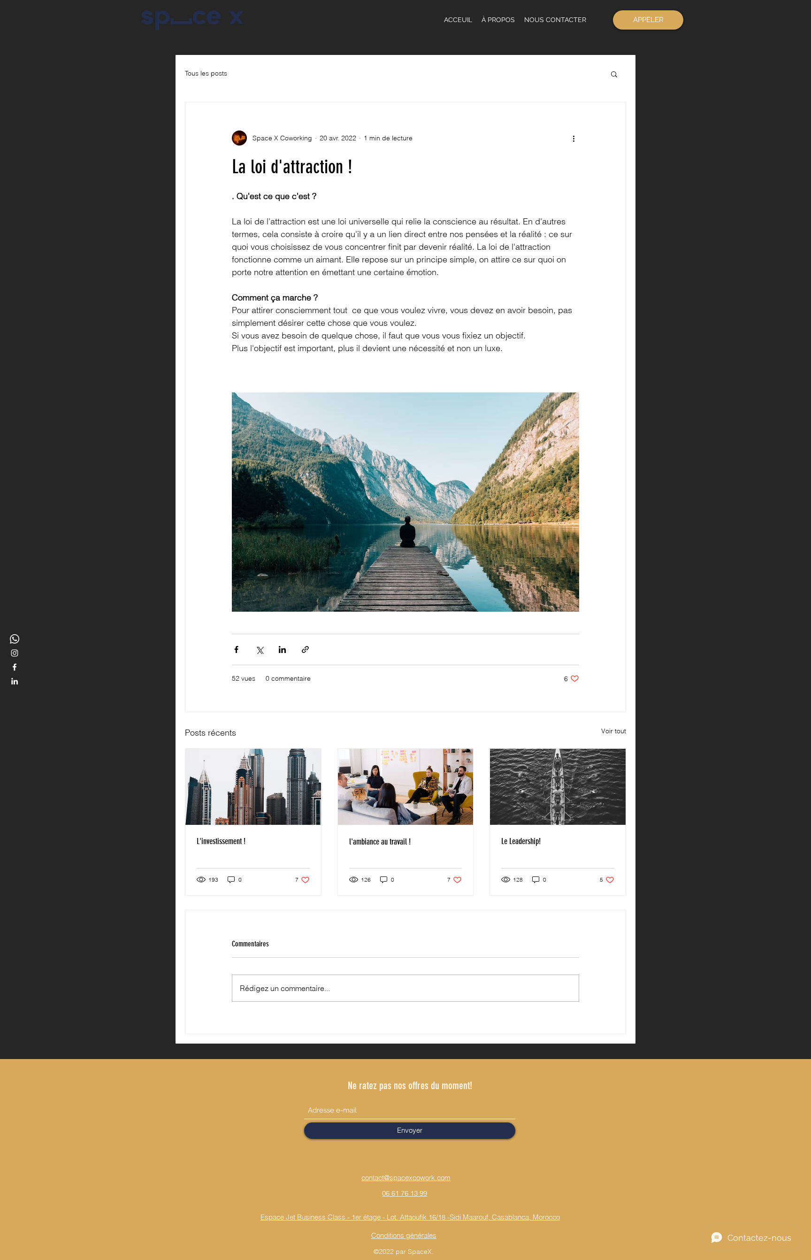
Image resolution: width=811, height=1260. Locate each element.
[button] (614, 73)
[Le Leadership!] (558, 787)
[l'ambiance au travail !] (406, 787)
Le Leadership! (521, 841)
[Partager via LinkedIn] (282, 649)
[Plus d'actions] (573, 138)
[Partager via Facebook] (236, 649)
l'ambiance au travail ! (380, 842)
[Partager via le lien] (305, 649)
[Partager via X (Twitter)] (259, 649)
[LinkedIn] (14, 681)
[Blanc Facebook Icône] (14, 667)
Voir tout (613, 731)
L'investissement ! (221, 841)
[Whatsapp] (14, 639)
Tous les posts (206, 73)
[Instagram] (14, 653)
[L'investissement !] (253, 787)
